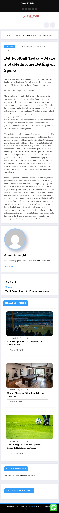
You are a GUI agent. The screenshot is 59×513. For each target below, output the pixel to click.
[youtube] (36, 9)
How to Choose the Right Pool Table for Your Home (25, 394)
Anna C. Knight (27, 46)
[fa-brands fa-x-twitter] (26, 9)
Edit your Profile (39, 261)
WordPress (31, 506)
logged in (18, 475)
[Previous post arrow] (53, 280)
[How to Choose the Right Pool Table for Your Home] (29, 375)
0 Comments (10, 51)
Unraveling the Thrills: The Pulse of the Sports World (25, 343)
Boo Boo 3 (10, 282)
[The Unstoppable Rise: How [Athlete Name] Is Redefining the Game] (29, 427)
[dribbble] (29, 9)
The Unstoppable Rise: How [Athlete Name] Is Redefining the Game (24, 446)
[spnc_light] (52, 25)
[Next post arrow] (53, 290)
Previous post (10, 278)
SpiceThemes (29, 509)
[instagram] (33, 9)
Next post (8, 287)
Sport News (9, 46)
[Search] (46, 25)
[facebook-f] (23, 9)
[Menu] (5, 25)
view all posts (9, 266)
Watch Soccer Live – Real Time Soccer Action (27, 291)
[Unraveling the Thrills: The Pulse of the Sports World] (29, 323)
